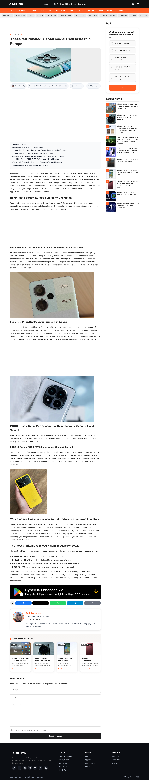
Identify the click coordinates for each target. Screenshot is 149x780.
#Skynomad (93, 15)
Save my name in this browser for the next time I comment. (29, 730)
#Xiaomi (40, 15)
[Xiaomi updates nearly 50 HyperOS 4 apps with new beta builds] (122, 108)
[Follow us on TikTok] (40, 768)
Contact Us (63, 763)
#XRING (133, 15)
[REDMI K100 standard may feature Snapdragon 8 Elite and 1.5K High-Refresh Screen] (122, 141)
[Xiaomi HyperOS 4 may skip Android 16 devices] (122, 196)
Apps (72, 10)
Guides (80, 10)
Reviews (110, 10)
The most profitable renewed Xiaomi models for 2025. (31, 165)
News (46, 4)
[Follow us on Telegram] (30, 768)
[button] (133, 4)
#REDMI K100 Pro (65, 15)
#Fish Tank (143, 15)
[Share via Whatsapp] (58, 603)
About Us (115, 756)
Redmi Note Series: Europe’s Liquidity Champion (29, 147)
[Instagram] (33, 620)
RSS (137, 777)
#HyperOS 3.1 (20, 15)
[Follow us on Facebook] (19, 768)
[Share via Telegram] (75, 603)
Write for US (116, 763)
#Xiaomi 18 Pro (80, 15)
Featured (22, 10)
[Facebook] (30, 620)
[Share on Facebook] (23, 603)
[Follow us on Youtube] (35, 768)
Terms (132, 777)
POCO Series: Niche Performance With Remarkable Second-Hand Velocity (38, 156)
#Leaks (31, 15)
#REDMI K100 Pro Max (108, 15)
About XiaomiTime (65, 756)
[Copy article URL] (92, 603)
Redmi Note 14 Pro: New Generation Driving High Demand (34, 153)
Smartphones (82, 4)
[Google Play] (55, 598)
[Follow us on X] (14, 768)
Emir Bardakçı (20, 86)
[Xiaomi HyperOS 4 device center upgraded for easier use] (122, 174)
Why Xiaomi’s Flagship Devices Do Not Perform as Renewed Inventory (37, 162)
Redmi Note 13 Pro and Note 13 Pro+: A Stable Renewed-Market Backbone (40, 150)
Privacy (126, 777)
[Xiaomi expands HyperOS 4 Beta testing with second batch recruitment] (122, 207)
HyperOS (54, 4)
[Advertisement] (55, 25)
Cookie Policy (63, 770)
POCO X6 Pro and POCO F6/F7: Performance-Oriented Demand (36, 159)
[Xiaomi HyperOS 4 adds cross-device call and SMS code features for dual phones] (122, 130)
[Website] (40, 620)
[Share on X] (40, 603)
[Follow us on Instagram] (25, 768)
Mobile (120, 10)
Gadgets (91, 10)
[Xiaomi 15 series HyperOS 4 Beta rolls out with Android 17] (122, 119)
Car (49, 10)
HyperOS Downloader (68, 4)
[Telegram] (37, 620)
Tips (42, 10)
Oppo (101, 10)
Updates (33, 10)
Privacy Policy (64, 760)
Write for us (63, 766)
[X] (27, 620)
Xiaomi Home (60, 10)
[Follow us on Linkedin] (46, 768)
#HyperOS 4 (7, 15)
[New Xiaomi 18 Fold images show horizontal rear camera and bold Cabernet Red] (122, 185)
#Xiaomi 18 (123, 15)
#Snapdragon (51, 15)
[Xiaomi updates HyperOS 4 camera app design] (122, 163)
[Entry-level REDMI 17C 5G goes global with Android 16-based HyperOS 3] (122, 152)
